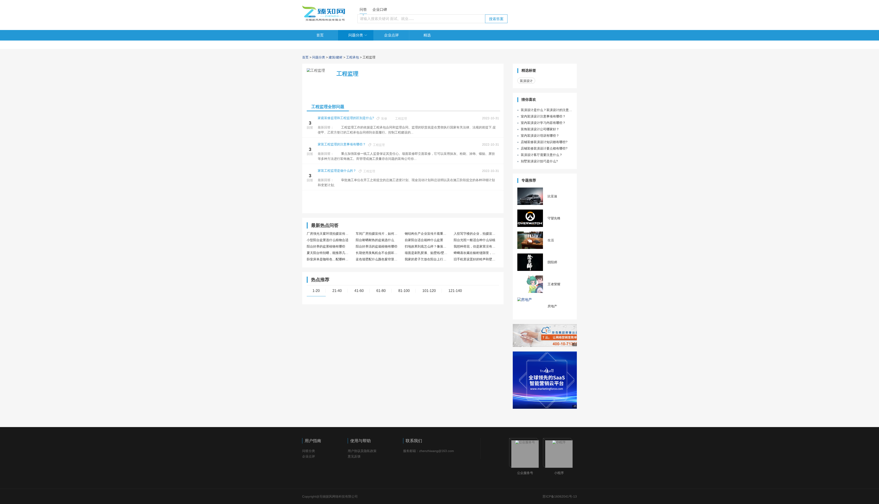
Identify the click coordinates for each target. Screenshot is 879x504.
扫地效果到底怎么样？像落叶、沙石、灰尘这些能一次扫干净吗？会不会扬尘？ (427, 246)
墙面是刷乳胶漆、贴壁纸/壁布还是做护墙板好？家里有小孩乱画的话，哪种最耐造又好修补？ (427, 253)
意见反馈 (354, 456)
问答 (363, 9)
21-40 (337, 291)
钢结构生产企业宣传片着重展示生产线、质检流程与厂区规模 (427, 233)
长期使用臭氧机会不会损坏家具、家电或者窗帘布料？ (378, 253)
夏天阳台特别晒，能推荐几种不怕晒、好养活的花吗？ (329, 253)
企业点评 (391, 35)
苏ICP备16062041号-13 (560, 496)
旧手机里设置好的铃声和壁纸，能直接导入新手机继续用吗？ (476, 259)
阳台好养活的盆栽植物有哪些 (376, 246)
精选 (427, 35)
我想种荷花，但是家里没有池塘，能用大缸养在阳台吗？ (476, 246)
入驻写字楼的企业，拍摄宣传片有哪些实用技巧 (476, 233)
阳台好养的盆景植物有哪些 (326, 246)
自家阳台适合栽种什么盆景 (424, 240)
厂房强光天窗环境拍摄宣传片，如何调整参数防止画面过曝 (329, 233)
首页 (320, 35)
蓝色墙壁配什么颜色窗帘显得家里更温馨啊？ (378, 259)
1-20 (316, 291)
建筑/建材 (335, 57)
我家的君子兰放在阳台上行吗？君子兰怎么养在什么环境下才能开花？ (427, 259)
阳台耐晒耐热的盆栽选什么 (375, 240)
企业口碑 (379, 9)
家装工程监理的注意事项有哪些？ (342, 144)
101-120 (429, 291)
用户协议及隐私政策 (362, 451)
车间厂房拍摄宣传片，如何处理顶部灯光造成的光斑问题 (378, 233)
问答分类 (308, 451)
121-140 (455, 291)
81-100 (404, 291)
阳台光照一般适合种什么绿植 (474, 240)
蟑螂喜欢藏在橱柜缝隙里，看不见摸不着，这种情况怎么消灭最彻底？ (476, 253)
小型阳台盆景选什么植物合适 (327, 240)
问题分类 (355, 35)
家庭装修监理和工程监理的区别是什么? (346, 118)
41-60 (359, 291)
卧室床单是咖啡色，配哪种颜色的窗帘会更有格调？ (329, 259)
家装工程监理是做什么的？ (337, 170)
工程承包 (352, 57)
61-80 (381, 291)
